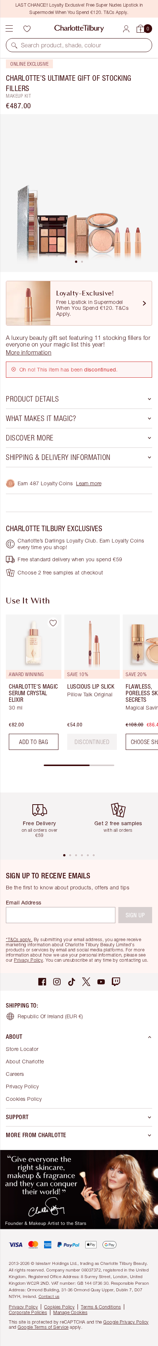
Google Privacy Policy (126, 1322)
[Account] (126, 29)
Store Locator (22, 1049)
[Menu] (9, 28)
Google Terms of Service (43, 1327)
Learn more (88, 483)
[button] (14, 45)
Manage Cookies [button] (70, 1312)
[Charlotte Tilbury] (79, 28)
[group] (31, 685)
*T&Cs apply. (19, 939)
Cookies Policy (24, 1099)
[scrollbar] (79, 765)
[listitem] (79, 193)
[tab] (76, 262)
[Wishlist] (27, 28)
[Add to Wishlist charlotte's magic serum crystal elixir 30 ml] (52, 622)
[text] (92, 742)
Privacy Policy (28, 960)
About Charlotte (25, 1061)
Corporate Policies (28, 1312)
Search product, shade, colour (61, 45)
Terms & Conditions (101, 1307)
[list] (79, 193)
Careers (15, 1074)
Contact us (49, 1296)
